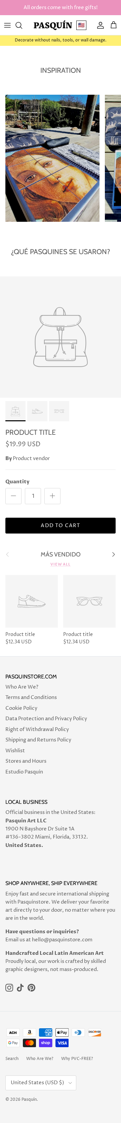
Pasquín (29, 1099)
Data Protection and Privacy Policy (46, 718)
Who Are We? (21, 687)
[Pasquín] (53, 25)
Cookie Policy (21, 708)
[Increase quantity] (52, 496)
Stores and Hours (25, 761)
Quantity (17, 481)
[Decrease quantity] (13, 496)
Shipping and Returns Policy (38, 739)
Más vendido (61, 554)
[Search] (22, 25)
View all (60, 564)
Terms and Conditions (31, 697)
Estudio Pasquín (24, 772)
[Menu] (7, 25)
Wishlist (15, 750)
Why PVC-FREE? (77, 1059)
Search (11, 1059)
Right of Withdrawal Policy (37, 729)
